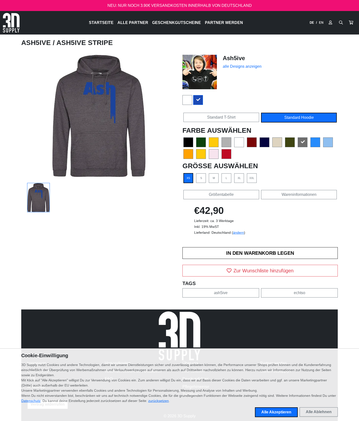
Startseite (101, 23)
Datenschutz (31, 401)
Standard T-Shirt (221, 117)
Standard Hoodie (299, 117)
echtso (299, 293)
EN (321, 22)
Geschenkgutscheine (176, 23)
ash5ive (221, 293)
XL (239, 178)
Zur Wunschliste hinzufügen (263, 270)
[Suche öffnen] (341, 22)
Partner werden (224, 23)
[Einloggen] (330, 22)
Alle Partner (132, 23)
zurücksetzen (158, 401)
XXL (251, 178)
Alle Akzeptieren (276, 412)
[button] (351, 22)
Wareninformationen (299, 194)
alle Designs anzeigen (242, 66)
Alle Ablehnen (319, 412)
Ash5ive (37, 42)
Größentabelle (221, 194)
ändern (238, 232)
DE (312, 22)
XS (188, 178)
